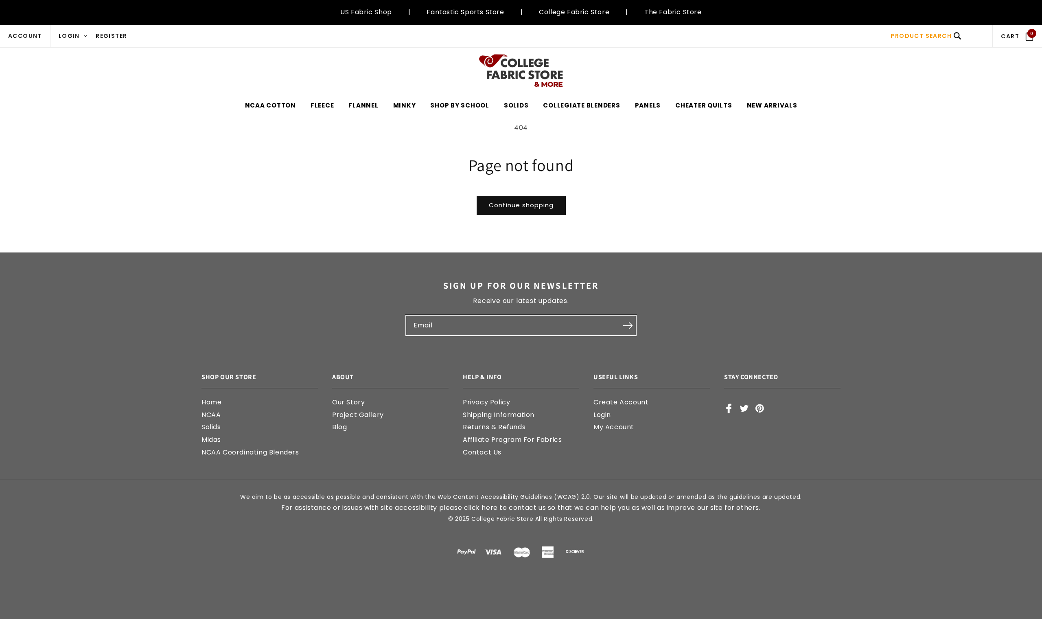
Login (602, 414)
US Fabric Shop (366, 12)
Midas (211, 439)
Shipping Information (498, 414)
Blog (339, 427)
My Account (613, 427)
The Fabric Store (673, 12)
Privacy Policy (486, 402)
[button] (926, 36)
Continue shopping (521, 205)
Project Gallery (358, 414)
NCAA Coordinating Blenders (250, 452)
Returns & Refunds (494, 427)
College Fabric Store (574, 12)
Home (211, 402)
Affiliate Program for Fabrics (512, 439)
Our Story (348, 402)
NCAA (211, 414)
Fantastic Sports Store (465, 12)
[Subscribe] (628, 325)
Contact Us (482, 452)
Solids (211, 427)
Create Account (620, 402)
